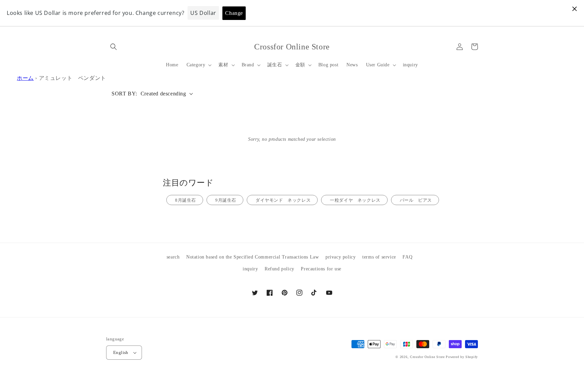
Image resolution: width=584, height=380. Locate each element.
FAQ (407, 257)
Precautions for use (321, 268)
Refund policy (279, 268)
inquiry (250, 268)
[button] (113, 46)
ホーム (25, 78)
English (120, 352)
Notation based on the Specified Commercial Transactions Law (252, 257)
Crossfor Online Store (428, 357)
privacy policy (340, 257)
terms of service (379, 257)
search (173, 257)
